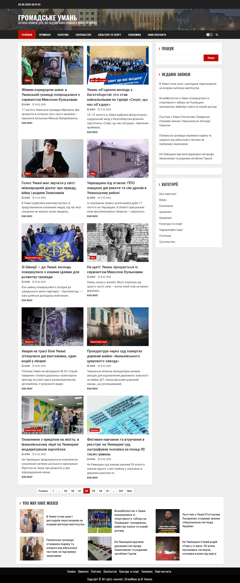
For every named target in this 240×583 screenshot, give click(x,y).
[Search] (217, 34)
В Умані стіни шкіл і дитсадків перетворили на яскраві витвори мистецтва (32, 521)
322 (121, 491)
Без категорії (167, 194)
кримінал (165, 212)
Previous (43, 491)
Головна (27, 34)
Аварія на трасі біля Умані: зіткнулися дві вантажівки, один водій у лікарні (52, 326)
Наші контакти (157, 34)
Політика (63, 34)
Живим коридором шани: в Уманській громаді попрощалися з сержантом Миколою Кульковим (52, 65)
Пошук (168, 48)
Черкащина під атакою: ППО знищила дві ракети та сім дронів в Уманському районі (118, 158)
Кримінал (45, 34)
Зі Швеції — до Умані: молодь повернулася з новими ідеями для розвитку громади (52, 242)
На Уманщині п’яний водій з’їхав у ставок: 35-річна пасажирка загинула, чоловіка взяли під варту (168, 548)
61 (107, 491)
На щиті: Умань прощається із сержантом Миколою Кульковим (118, 242)
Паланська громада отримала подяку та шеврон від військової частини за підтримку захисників (185, 140)
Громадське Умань (47, 17)
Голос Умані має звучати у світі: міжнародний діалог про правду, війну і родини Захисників (52, 158)
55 (65, 491)
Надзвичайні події (33, 257)
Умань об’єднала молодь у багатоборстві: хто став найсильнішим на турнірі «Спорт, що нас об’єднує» (118, 65)
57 (79, 491)
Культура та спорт (109, 34)
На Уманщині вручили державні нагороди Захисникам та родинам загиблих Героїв (100, 548)
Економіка (134, 34)
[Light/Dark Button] (209, 34)
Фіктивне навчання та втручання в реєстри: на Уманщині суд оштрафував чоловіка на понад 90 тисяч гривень (118, 415)
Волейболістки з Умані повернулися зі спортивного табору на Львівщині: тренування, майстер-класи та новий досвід (188, 102)
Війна (27, 80)
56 (72, 491)
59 (93, 491)
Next (129, 491)
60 (100, 491)
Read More (27, 122)
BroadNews (131, 579)
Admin (27, 104)
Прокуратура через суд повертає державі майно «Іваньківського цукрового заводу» (118, 326)
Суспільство (83, 34)
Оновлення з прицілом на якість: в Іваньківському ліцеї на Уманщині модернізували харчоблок (52, 415)
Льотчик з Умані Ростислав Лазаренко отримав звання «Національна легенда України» (184, 121)
